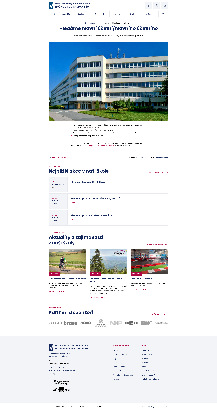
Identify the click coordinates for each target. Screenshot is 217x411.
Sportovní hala (119, 367)
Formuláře (117, 363)
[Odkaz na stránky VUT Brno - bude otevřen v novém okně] (146, 323)
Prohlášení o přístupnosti (123, 375)
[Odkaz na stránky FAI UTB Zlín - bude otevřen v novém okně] (161, 323)
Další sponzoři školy (159, 314)
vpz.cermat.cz (147, 375)
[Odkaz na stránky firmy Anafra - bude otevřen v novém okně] (101, 323)
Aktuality (66, 14)
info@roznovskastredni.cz (65, 370)
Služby (132, 14)
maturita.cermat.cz (149, 379)
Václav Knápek (162, 157)
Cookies (165, 407)
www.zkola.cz (146, 371)
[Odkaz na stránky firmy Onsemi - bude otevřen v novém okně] (55, 323)
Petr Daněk (95, 407)
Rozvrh (144, 363)
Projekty (117, 14)
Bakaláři (144, 358)
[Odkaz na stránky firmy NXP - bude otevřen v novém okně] (116, 323)
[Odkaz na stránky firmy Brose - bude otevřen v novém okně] (70, 323)
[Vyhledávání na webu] (164, 5)
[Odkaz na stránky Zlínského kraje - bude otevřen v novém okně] (131, 323)
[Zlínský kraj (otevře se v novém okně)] (61, 386)
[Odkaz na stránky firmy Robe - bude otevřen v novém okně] (86, 322)
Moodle (144, 367)
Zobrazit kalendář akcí (158, 173)
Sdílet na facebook (60, 157)
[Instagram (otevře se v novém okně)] (156, 5)
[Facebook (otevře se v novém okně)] (148, 5)
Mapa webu (117, 371)
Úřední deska (100, 14)
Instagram (145, 354)
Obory (115, 350)
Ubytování (117, 358)
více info (75, 186)
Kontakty (149, 14)
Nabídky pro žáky (120, 354)
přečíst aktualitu (56, 292)
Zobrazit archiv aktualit (157, 244)
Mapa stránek (138, 407)
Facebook (145, 350)
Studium (81, 14)
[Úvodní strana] (87, 23)
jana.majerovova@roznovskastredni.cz (99, 145)
